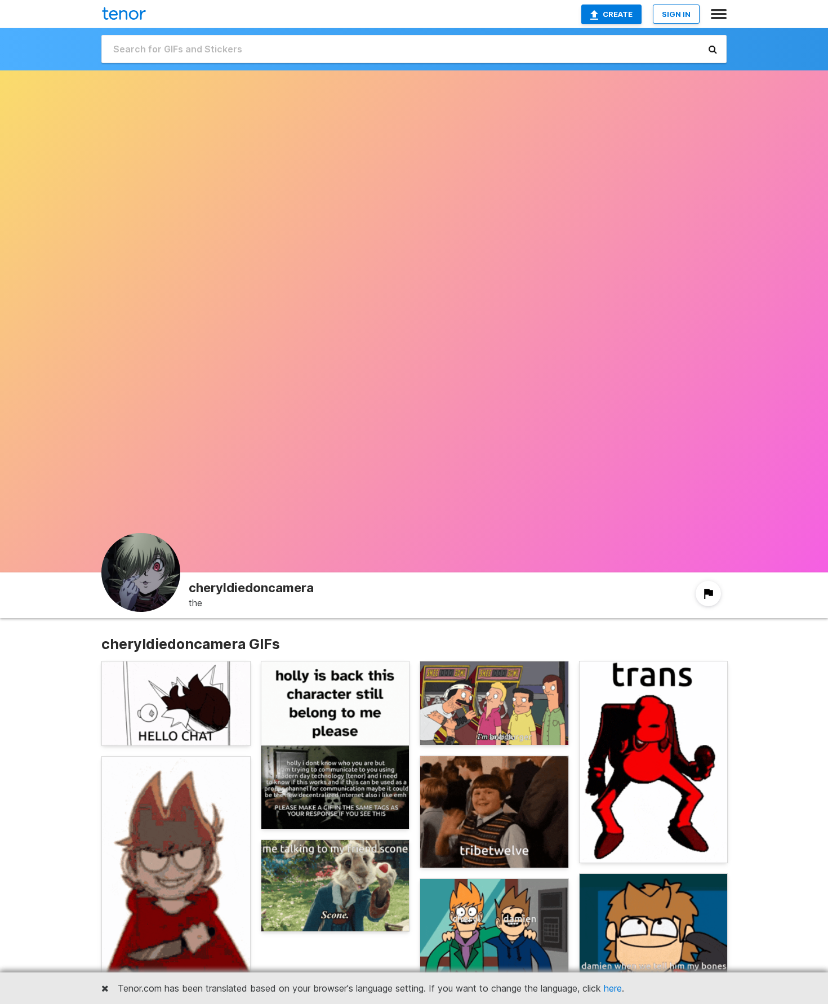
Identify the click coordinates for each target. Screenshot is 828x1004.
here (613, 988)
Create (618, 14)
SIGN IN (676, 14)
